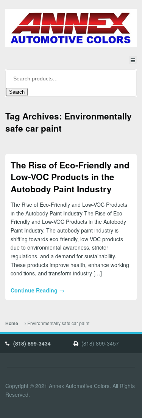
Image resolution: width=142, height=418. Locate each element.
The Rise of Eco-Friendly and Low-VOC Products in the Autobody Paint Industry (70, 177)
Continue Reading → (37, 290)
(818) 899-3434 (32, 343)
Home (11, 323)
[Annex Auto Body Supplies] (71, 28)
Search (17, 92)
